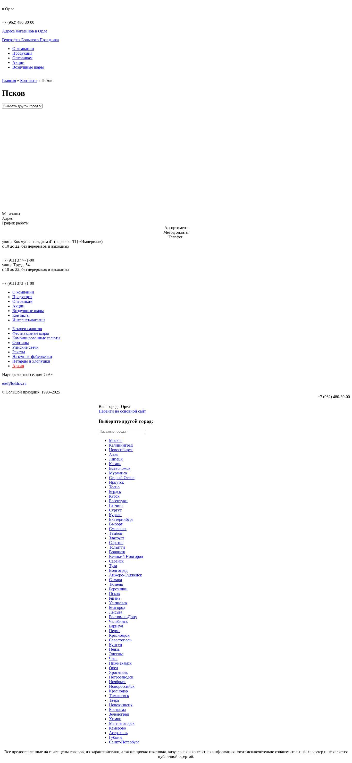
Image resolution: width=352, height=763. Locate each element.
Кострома (117, 709)
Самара (115, 579)
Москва (115, 440)
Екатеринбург (121, 519)
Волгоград (118, 570)
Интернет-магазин (28, 320)
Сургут (115, 510)
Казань (115, 464)
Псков (114, 593)
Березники (118, 589)
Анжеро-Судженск (125, 575)
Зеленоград (119, 714)
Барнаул (116, 626)
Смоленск (118, 528)
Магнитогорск (122, 723)
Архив (18, 366)
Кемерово (117, 728)
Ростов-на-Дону (123, 617)
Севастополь (120, 640)
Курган (115, 515)
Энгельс (116, 654)
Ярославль (118, 672)
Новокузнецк (120, 705)
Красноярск (119, 635)
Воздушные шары (28, 67)
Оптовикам (22, 58)
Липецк (116, 459)
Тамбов (115, 533)
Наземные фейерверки (32, 356)
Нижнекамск (120, 663)
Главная (9, 80)
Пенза (114, 649)
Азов (113, 454)
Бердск (115, 491)
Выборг (116, 524)
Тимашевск (119, 695)
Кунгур (115, 644)
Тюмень (116, 584)
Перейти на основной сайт (122, 411)
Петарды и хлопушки (31, 361)
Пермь (114, 630)
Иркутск (116, 482)
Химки (115, 719)
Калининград (121, 445)
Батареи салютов (27, 328)
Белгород (117, 607)
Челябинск (118, 621)
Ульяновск (118, 603)
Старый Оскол (122, 477)
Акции (18, 62)
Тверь (114, 700)
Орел (113, 668)
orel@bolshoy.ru (14, 383)
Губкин (115, 737)
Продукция (22, 53)
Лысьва (115, 612)
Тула (113, 566)
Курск (114, 496)
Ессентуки (118, 501)
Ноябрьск (117, 682)
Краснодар (118, 691)
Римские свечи (25, 347)
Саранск (116, 561)
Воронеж (117, 552)
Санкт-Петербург (124, 742)
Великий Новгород (126, 556)
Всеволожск (119, 468)
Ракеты (18, 352)
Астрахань (118, 733)
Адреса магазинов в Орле (24, 31)
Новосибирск (121, 450)
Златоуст (116, 538)
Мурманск (118, 473)
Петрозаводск (121, 677)
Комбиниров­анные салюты (36, 338)
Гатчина (116, 505)
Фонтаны (20, 342)
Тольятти (117, 547)
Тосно (114, 487)
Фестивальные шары (30, 333)
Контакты (28, 80)
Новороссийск (122, 686)
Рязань (114, 598)
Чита (113, 658)
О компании (23, 48)
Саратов (116, 542)
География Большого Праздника (30, 40)
